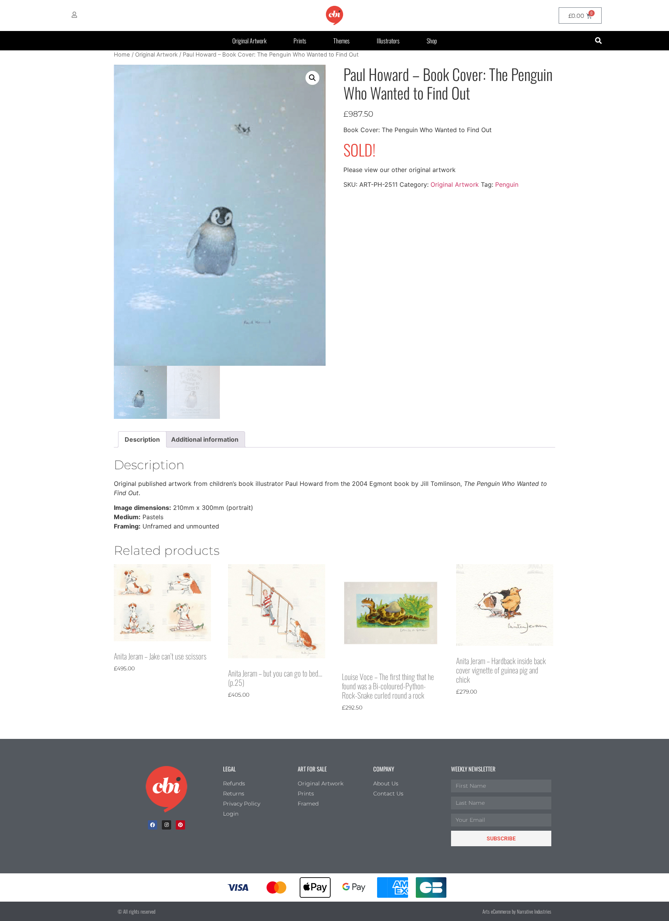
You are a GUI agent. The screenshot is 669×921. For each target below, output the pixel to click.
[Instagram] (166, 825)
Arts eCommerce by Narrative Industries (516, 911)
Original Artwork (249, 40)
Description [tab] (142, 439)
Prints (299, 40)
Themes (341, 40)
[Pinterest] (180, 825)
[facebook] (152, 825)
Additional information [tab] (204, 439)
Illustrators (388, 40)
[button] (598, 41)
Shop (432, 40)
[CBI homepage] (334, 15)
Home (122, 54)
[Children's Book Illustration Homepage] (166, 789)
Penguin (506, 184)
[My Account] (74, 15)
